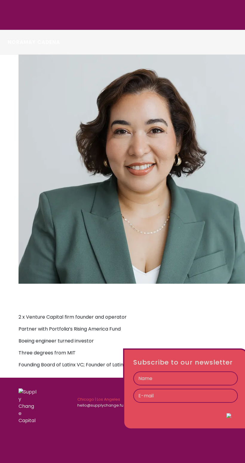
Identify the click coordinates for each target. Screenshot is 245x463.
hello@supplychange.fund (102, 405)
